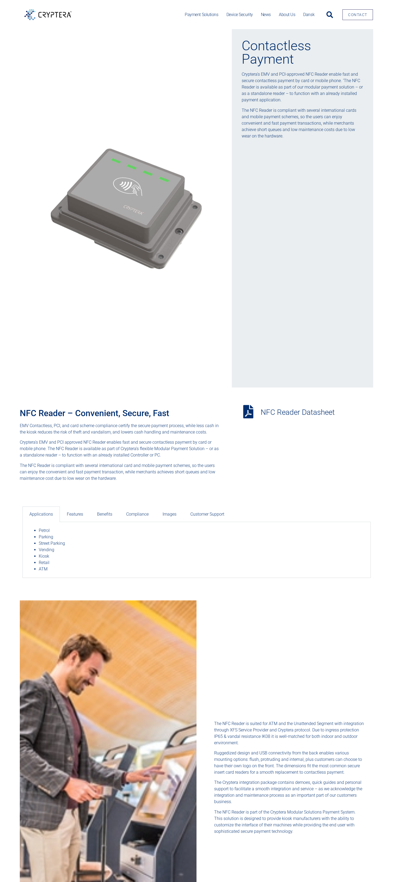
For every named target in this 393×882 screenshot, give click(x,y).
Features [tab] (75, 514)
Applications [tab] (41, 514)
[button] (330, 15)
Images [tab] (169, 514)
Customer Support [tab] (207, 514)
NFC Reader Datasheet (298, 412)
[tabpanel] (196, 550)
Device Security (239, 14)
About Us (287, 14)
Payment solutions (201, 14)
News (266, 14)
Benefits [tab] (104, 514)
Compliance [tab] (137, 514)
